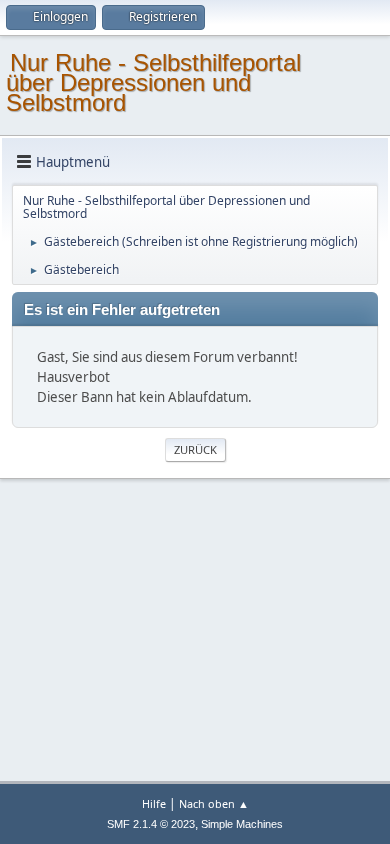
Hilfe (154, 803)
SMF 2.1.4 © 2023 (151, 824)
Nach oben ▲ (214, 803)
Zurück (195, 449)
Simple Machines (242, 824)
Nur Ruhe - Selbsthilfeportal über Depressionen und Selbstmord (153, 82)
